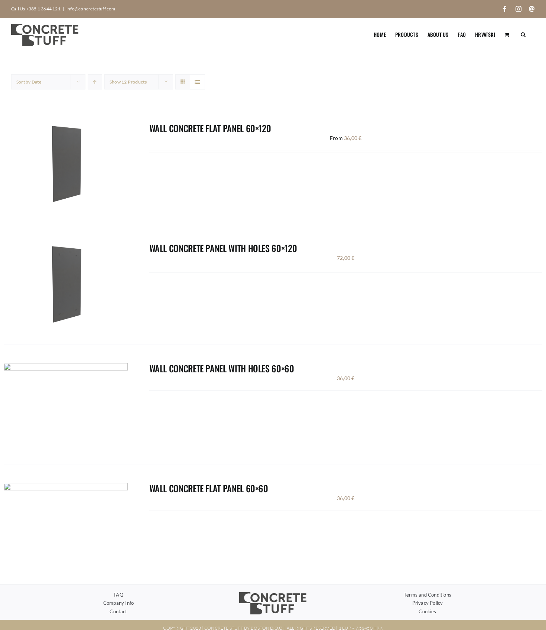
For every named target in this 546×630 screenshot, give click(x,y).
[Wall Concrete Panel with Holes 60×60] (66, 367)
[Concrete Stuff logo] (273, 594)
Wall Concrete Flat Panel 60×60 (208, 488)
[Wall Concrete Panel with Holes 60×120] (66, 247)
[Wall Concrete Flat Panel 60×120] (66, 127)
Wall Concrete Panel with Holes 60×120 (223, 248)
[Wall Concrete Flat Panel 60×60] (66, 487)
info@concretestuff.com (91, 9)
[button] (523, 33)
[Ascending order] (95, 81)
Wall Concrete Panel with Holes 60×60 (221, 368)
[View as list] (197, 82)
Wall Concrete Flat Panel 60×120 (210, 128)
